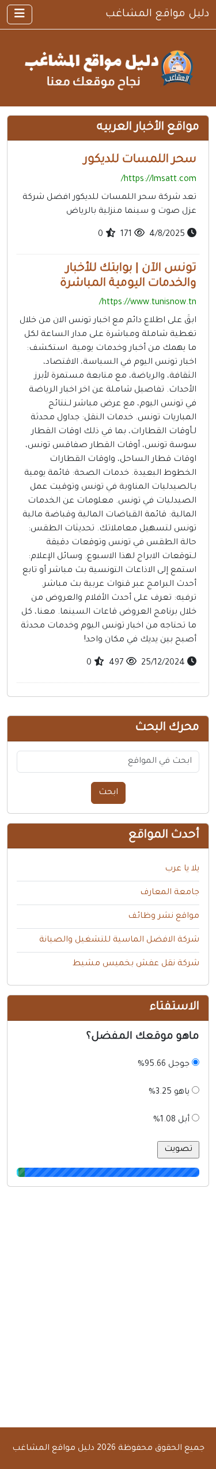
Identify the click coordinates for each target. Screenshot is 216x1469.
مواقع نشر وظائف (163, 916)
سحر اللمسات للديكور (140, 160)
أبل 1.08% (171, 1120)
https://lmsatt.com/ (158, 179)
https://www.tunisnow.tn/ (147, 303)
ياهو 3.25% (169, 1092)
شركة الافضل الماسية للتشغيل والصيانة (119, 940)
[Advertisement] (108, 1307)
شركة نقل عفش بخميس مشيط (136, 964)
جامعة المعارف (169, 893)
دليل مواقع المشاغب (157, 14)
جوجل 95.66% (164, 1064)
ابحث (108, 793)
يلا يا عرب (182, 869)
